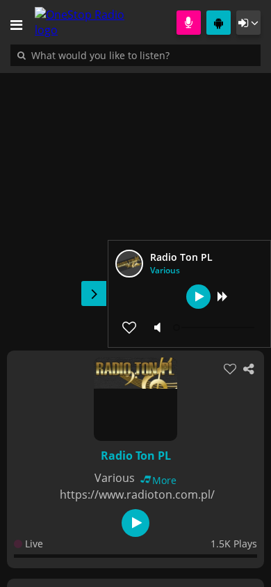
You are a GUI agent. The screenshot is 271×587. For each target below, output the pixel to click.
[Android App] (218, 22)
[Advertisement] (135, 204)
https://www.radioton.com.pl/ (137, 494)
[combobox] (142, 55)
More (164, 480)
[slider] (215, 327)
